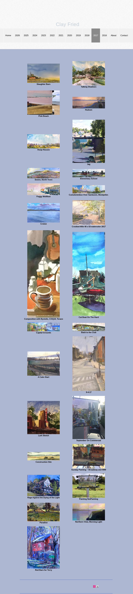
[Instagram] (94, 586)
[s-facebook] (97, 586)
